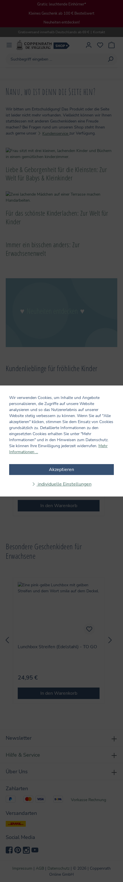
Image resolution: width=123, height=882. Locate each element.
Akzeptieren (61, 469)
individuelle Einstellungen (64, 484)
